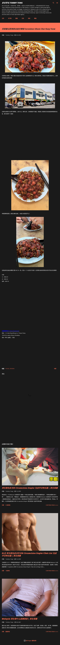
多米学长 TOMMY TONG (12, 2)
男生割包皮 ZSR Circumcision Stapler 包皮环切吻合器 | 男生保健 (30, 488)
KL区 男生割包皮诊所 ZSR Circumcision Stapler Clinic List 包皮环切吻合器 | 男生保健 (29, 554)
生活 (23, 18)
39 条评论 (7, 505)
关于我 (9, 18)
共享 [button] (55, 368)
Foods (7, 368)
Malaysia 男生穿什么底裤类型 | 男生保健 (19, 618)
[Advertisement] (30, 138)
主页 (3, 18)
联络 (35, 18)
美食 (16, 18)
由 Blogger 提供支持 (31, 640)
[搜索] (53, 3)
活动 (29, 18)
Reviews (12, 368)
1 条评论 (7, 570)
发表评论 (7, 631)
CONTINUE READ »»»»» (52, 505)
